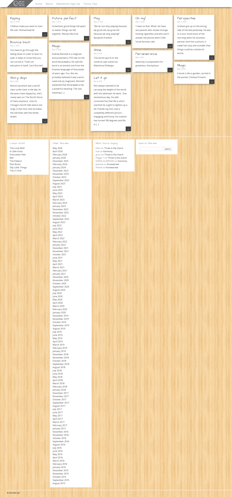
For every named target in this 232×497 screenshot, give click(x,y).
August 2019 (59, 328)
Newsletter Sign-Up (68, 4)
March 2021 (58, 267)
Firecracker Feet (18, 154)
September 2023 (61, 180)
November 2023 (61, 173)
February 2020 (60, 309)
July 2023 (57, 186)
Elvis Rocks (15, 164)
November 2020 (61, 280)
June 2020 (58, 296)
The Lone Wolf (17, 148)
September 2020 (61, 286)
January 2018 (59, 389)
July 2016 (57, 447)
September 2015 (61, 480)
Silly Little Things (18, 167)
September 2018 (61, 364)
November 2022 (61, 212)
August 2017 (59, 405)
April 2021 (58, 264)
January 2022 (59, 244)
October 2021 (59, 254)
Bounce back (20, 42)
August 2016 (59, 444)
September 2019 (61, 325)
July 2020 (57, 293)
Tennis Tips (90, 4)
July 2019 (57, 331)
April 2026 (58, 151)
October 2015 (59, 476)
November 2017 (61, 396)
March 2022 (58, 238)
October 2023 (59, 177)
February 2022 (60, 241)
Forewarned (113, 164)
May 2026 (57, 148)
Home (38, 4)
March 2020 (58, 306)
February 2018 (60, 386)
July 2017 (57, 409)
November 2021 (61, 251)
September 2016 (61, 441)
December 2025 (60, 161)
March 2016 (58, 460)
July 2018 (57, 370)
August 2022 (59, 222)
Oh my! (140, 18)
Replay (15, 18)
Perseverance (146, 54)
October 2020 (59, 283)
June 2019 (58, 335)
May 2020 (57, 299)
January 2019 (59, 351)
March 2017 (58, 422)
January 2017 (59, 428)
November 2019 (61, 318)
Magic (56, 46)
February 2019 (60, 347)
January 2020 (59, 312)
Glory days (18, 77)
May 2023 (57, 193)
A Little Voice (16, 151)
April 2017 (58, 418)
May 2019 (57, 338)
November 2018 (61, 357)
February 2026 (60, 154)
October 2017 (59, 399)
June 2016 (58, 451)
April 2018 (58, 380)
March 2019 (58, 344)
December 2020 (60, 277)
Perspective (186, 18)
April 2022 (58, 235)
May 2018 (57, 376)
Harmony (108, 151)
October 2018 (59, 360)
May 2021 (57, 260)
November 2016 (61, 434)
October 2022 (59, 215)
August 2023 (59, 183)
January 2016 (59, 467)
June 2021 (58, 257)
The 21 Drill (15, 170)
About (49, 4)
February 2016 (60, 463)
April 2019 (58, 341)
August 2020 (59, 289)
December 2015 (60, 470)
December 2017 (60, 393)
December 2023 (60, 170)
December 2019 (60, 315)
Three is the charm (113, 148)
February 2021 (60, 270)
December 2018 (60, 354)
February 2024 (60, 164)
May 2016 (57, 454)
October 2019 (59, 322)
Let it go (100, 77)
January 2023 (59, 206)
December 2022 (60, 209)
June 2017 (58, 412)
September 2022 (61, 219)
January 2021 (59, 273)
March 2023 (58, 199)
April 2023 (58, 196)
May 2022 (57, 231)
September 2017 (61, 402)
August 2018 (59, 367)
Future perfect (64, 18)
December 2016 (60, 431)
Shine (97, 50)
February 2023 (60, 202)
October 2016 (59, 438)
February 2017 (60, 425)
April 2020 (58, 302)
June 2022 (58, 228)
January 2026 (59, 157)
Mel (11, 157)
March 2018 (58, 383)
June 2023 (58, 190)
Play (97, 18)
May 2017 (57, 415)
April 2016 (58, 457)
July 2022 (57, 225)
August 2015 (59, 483)
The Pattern (16, 161)
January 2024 (59, 167)
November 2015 (61, 473)
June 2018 (58, 373)
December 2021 (60, 248)
